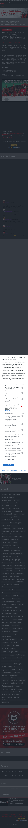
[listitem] (14, 385)
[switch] (22, 388)
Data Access (14, 470)
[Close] (25, 358)
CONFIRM (8, 464)
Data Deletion (5, 470)
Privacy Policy (22, 470)
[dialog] (14, 414)
